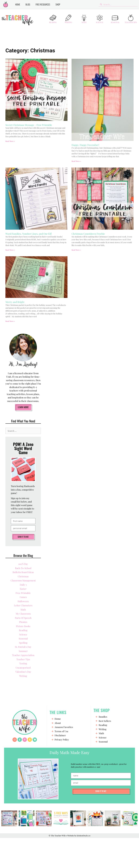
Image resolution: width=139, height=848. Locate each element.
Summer (23, 650)
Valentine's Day (23, 671)
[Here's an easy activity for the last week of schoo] (44, 818)
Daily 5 (23, 584)
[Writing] (68, 17)
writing (23, 675)
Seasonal (115, 22)
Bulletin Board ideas (23, 572)
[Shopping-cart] (35, 739)
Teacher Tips (131, 22)
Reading (53, 22)
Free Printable (23, 592)
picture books (23, 626)
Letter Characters (23, 605)
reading (23, 630)
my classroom (23, 613)
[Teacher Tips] (130, 17)
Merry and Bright (14, 302)
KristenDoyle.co (83, 835)
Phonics (23, 621)
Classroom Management (23, 580)
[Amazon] (30, 739)
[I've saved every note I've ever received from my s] (9, 818)
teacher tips (23, 659)
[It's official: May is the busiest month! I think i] (95, 818)
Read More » (10, 141)
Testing (23, 663)
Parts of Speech (23, 617)
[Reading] (53, 17)
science (23, 634)
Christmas (23, 576)
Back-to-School (23, 568)
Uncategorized (23, 667)
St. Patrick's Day (23, 646)
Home (17, 4)
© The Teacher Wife (57, 835)
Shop (58, 4)
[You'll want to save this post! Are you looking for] (61, 818)
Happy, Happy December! (85, 145)
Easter (23, 588)
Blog (28, 4)
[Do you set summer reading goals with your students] (26, 818)
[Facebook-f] (20, 739)
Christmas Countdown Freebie (88, 233)
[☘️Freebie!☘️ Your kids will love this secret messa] (130, 818)
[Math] (84, 17)
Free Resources (43, 4)
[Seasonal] (115, 17)
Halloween (23, 601)
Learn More (23, 407)
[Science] (99, 17)
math (23, 609)
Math (84, 22)
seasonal (23, 638)
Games (23, 597)
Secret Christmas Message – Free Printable (28, 125)
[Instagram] (14, 739)
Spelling (23, 642)
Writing (68, 22)
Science (99, 22)
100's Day (23, 563)
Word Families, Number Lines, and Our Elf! (28, 233)
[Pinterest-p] (25, 739)
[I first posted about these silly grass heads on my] (113, 818)
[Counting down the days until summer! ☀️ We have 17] (78, 818)
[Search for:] (23, 430)
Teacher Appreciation (23, 655)
